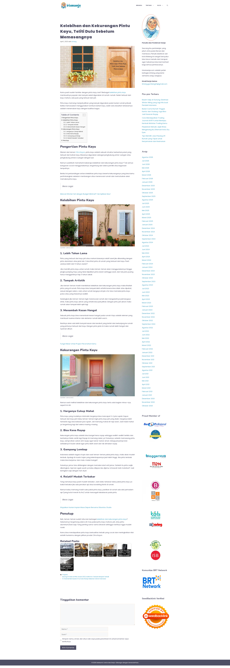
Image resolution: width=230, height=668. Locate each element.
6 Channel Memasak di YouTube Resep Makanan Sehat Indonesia (84, 579)
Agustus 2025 (147, 200)
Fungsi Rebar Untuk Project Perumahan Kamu (78, 344)
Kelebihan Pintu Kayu (70, 120)
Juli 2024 (145, 246)
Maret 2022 (146, 345)
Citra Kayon (80, 152)
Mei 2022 (145, 338)
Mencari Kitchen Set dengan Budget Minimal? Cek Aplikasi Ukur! (85, 194)
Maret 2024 (146, 260)
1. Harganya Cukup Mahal (74, 131)
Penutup (66, 140)
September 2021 (148, 367)
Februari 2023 (147, 306)
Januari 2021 (147, 395)
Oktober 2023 (147, 278)
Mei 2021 (145, 381)
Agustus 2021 (147, 370)
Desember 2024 (148, 228)
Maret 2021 (146, 388)
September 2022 (148, 324)
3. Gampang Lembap (73, 136)
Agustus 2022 (147, 328)
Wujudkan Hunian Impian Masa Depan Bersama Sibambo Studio (85, 507)
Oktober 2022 (147, 320)
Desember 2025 (148, 186)
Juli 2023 (145, 288)
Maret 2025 (146, 217)
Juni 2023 (146, 292)
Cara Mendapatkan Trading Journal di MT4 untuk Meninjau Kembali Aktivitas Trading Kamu (154, 120)
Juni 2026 (146, 164)
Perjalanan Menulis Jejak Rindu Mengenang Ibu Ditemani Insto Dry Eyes (155, 129)
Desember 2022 (148, 313)
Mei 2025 (145, 210)
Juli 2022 (145, 331)
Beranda (139, 5)
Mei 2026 (145, 168)
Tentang (149, 5)
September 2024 (148, 239)
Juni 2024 (146, 249)
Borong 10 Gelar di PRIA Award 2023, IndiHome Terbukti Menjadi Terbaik (85, 577)
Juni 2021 (145, 377)
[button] (167, 5)
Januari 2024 (147, 267)
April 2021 (145, 384)
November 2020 (148, 402)
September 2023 (148, 281)
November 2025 (148, 189)
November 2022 (148, 317)
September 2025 (148, 196)
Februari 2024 (147, 264)
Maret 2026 (146, 175)
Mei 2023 (145, 296)
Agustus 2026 (147, 157)
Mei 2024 (145, 253)
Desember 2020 (148, 398)
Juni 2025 (146, 207)
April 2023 (146, 299)
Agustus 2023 (147, 285)
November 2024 (148, 232)
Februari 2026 (147, 178)
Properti (65, 575)
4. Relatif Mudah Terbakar (75, 138)
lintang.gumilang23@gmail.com (154, 84)
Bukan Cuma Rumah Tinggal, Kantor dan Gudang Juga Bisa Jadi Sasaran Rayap (154, 111)
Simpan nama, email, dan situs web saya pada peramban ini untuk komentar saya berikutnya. (95, 640)
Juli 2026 (145, 161)
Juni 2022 (146, 335)
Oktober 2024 (147, 235)
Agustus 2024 (147, 242)
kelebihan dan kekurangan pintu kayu (112, 519)
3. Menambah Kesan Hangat (75, 127)
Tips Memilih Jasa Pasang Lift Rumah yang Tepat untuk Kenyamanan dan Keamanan (153, 138)
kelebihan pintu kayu (117, 92)
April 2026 (146, 171)
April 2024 (146, 257)
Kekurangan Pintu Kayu (71, 129)
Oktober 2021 (147, 363)
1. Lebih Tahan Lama (72, 122)
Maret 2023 (146, 303)
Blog (159, 5)
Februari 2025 (147, 221)
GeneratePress (133, 663)
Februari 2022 (147, 349)
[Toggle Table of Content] (83, 114)
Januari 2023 (147, 310)
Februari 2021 (147, 391)
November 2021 (148, 359)
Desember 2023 (148, 271)
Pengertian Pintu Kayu (70, 118)
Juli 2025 (145, 203)
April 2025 (146, 214)
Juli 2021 (145, 374)
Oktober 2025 (147, 193)
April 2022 (146, 342)
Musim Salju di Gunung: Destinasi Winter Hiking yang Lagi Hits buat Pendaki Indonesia (155, 102)
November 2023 (148, 274)
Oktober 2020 (147, 406)
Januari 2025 (147, 225)
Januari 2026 (147, 182)
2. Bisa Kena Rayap (72, 134)
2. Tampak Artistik (72, 125)
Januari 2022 (147, 352)
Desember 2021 (148, 356)
